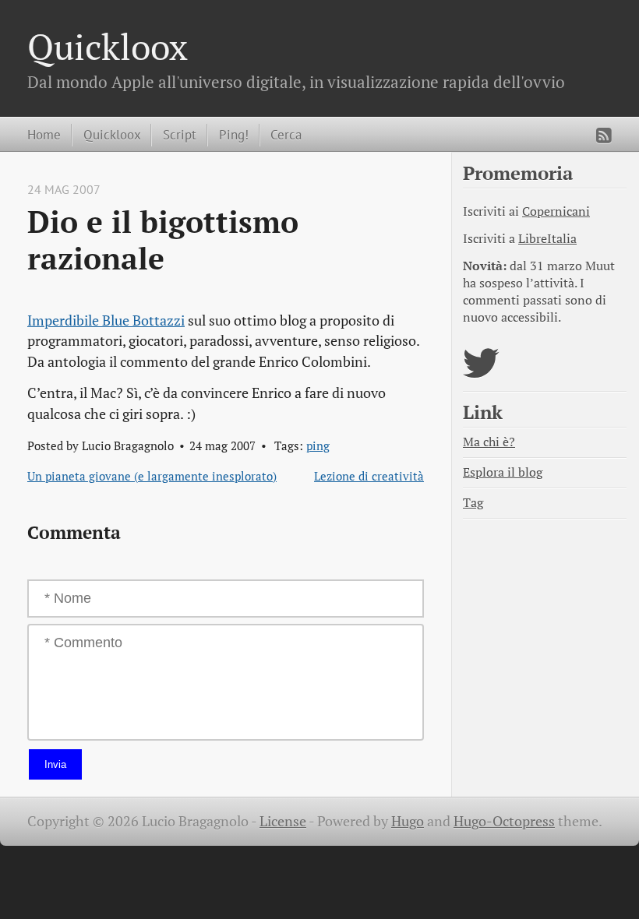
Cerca (286, 134)
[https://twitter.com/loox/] (481, 373)
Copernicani (556, 211)
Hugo (407, 821)
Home (44, 134)
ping (318, 445)
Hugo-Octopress (504, 821)
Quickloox (107, 46)
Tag (473, 503)
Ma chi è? (489, 442)
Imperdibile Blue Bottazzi (106, 320)
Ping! (234, 134)
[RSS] (604, 135)
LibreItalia (547, 239)
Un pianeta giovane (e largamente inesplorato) (152, 476)
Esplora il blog (502, 472)
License (282, 821)
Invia (55, 764)
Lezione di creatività (369, 476)
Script (179, 134)
